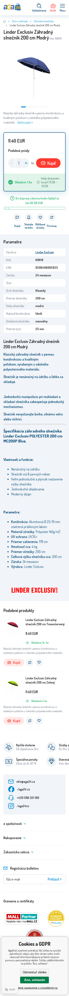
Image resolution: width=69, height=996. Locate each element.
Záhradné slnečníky (44, 21)
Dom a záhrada (20, 21)
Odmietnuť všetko (35, 972)
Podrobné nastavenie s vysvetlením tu (35, 987)
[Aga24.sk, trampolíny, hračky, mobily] (4, 21)
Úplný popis (24, 122)
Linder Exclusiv (44, 252)
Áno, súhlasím (34, 980)
